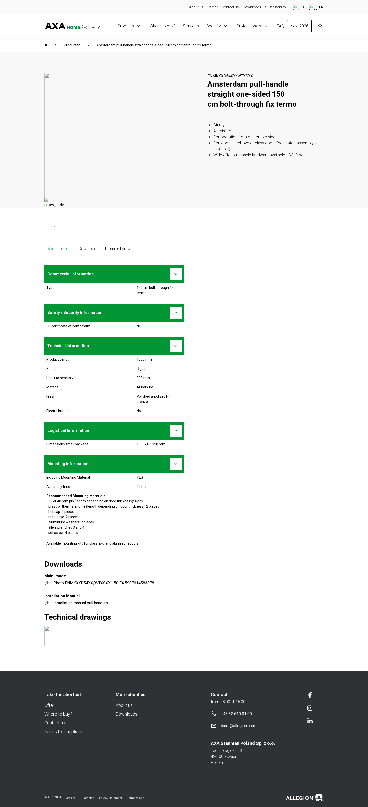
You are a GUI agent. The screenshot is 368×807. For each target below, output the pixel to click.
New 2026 (299, 26)
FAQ (280, 26)
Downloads (252, 7)
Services (191, 26)
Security (213, 26)
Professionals (249, 26)
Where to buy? (163, 26)
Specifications (60, 248)
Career (212, 7)
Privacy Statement (110, 798)
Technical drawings (121, 248)
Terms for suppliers (63, 731)
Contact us (230, 7)
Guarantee (87, 798)
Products (126, 26)
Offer (49, 705)
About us (196, 7)
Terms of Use (135, 798)
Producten (72, 45)
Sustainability (275, 7)
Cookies (71, 798)
